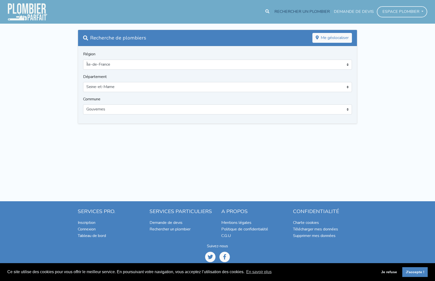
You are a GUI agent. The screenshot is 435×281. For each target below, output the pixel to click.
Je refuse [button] (389, 272)
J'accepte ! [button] (415, 272)
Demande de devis (354, 11)
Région (89, 54)
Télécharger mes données (315, 229)
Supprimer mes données (314, 235)
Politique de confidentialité (244, 229)
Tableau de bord (92, 235)
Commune (91, 99)
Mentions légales (236, 222)
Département (95, 76)
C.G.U (226, 235)
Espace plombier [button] (401, 11)
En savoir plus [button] (259, 272)
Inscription (86, 222)
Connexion (87, 229)
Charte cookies (306, 222)
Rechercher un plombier (302, 11)
